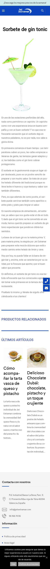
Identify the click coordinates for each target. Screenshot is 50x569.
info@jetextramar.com (20, 509)
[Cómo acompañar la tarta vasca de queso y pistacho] (13, 355)
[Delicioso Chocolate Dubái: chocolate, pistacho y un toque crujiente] (37, 358)
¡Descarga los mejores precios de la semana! (25, 2)
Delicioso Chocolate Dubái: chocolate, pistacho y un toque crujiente (36, 388)
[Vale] (46, 557)
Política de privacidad (15, 536)
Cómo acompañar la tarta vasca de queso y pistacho (12, 381)
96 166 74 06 (15, 515)
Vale (13, 564)
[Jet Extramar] (25, 11)
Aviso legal (9, 542)
